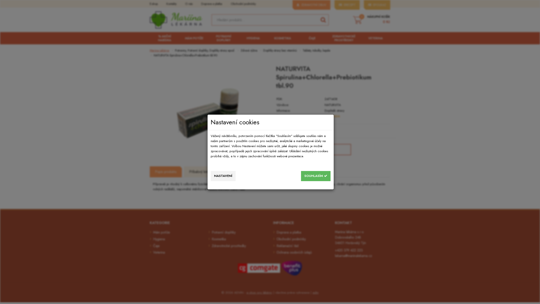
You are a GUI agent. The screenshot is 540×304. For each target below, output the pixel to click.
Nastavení (223, 176)
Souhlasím (314, 176)
